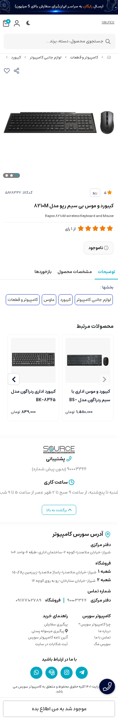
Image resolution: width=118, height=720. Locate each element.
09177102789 (28, 600)
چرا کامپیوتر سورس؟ (94, 624)
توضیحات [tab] (106, 271)
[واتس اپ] (36, 672)
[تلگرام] (81, 672)
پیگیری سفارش (56, 624)
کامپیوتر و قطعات (84, 57)
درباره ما (104, 631)
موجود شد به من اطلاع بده (59, 709)
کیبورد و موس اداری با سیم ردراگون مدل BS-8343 (89, 395)
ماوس (49, 299)
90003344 (77, 600)
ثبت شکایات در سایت (51, 644)
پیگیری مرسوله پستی (48, 631)
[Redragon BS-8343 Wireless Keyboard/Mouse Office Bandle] (87, 360)
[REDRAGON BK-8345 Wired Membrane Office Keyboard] (33, 360)
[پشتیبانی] (51, 672)
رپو (95, 192)
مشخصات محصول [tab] (74, 271)
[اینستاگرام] (66, 672)
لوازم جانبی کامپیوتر (45, 57)
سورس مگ (102, 644)
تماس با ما (102, 637)
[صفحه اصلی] (109, 57)
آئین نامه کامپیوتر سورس (48, 637)
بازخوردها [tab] (42, 271)
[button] (14, 379)
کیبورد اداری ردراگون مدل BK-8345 (33, 395)
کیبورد (16, 57)
